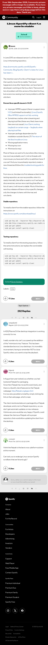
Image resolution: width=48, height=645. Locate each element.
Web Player (9, 563)
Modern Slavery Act (10, 637)
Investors (9, 543)
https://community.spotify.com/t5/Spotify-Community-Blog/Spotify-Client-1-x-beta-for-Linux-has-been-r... (23, 69)
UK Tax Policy (21, 637)
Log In (39, 17)
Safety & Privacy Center (16, 627)
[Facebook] (22, 610)
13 (27, 318)
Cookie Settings (19, 630)
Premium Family (11, 592)
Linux (12, 289)
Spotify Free (10, 602)
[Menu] (44, 17)
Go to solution (25, 36)
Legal (7, 627)
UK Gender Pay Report (11, 640)
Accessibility (16, 633)
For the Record (11, 518)
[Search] (33, 17)
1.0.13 (10, 112)
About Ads (8, 633)
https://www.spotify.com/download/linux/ (19, 213)
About (7, 509)
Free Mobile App (11, 568)
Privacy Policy (9, 630)
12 (23, 318)
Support (8, 558)
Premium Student (12, 597)
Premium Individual (12, 583)
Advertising (9, 538)
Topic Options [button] (23, 306)
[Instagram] (8, 610)
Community (12, 17)
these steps (30, 10)
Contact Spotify (11, 572)
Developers (10, 534)
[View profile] (5, 47)
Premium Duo (10, 588)
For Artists (9, 529)
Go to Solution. (17, 282)
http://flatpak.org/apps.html (22, 391)
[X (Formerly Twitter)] (15, 610)
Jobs (7, 514)
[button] (44, 47)
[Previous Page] (12, 318)
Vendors (8, 548)
